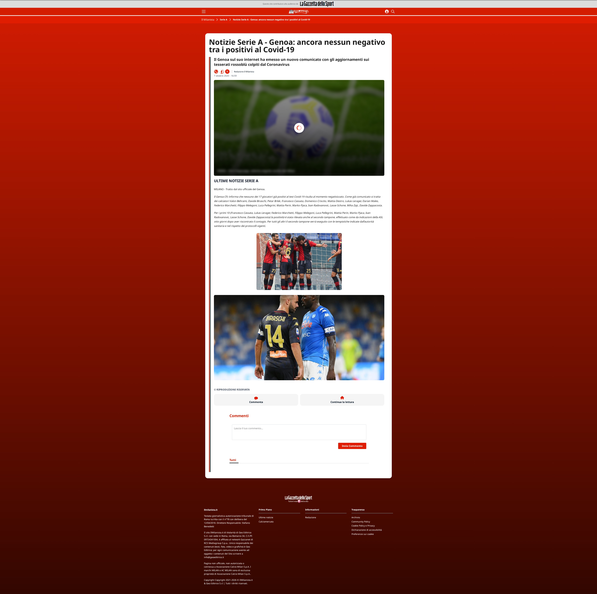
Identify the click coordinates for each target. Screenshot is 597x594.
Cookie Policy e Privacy (363, 525)
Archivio (356, 517)
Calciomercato (266, 521)
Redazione (310, 517)
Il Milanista (207, 19)
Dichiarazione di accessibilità (367, 529)
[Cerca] (393, 11)
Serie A (223, 19)
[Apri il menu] (203, 11)
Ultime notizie (266, 517)
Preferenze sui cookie (363, 534)
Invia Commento (352, 446)
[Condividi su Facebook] (222, 71)
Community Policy (361, 521)
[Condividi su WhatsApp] (216, 71)
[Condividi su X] (227, 71)
